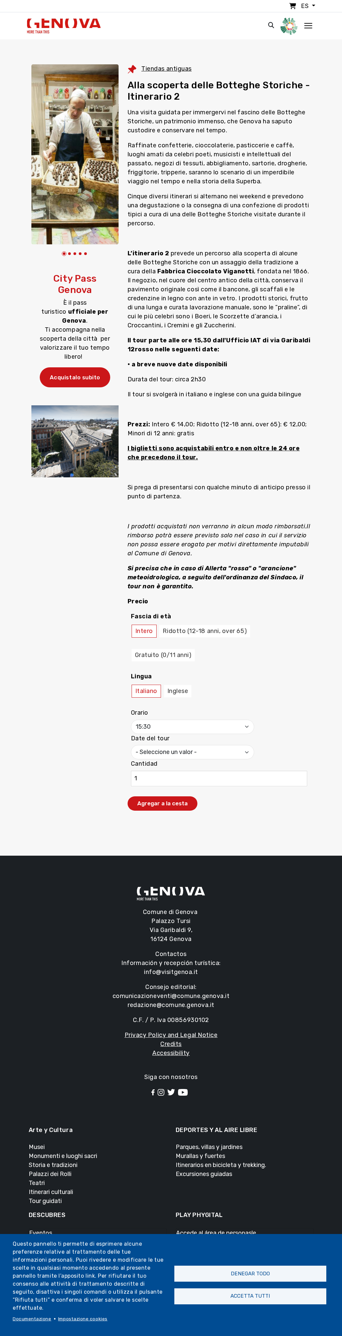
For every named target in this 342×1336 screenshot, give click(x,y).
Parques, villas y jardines (209, 1147)
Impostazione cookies (83, 1318)
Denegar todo (250, 1274)
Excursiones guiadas (204, 1174)
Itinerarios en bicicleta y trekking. (221, 1165)
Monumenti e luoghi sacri (63, 1156)
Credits (171, 1044)
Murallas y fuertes (200, 1156)
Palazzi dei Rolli (50, 1174)
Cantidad (144, 763)
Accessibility (171, 1053)
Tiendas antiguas (166, 68)
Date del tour (150, 738)
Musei (37, 1147)
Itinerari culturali (51, 1192)
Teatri (37, 1183)
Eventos (40, 1233)
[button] (64, 253)
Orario (139, 712)
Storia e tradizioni (53, 1165)
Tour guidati (45, 1201)
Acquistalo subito (75, 377)
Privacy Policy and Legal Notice (171, 1035)
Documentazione (32, 1318)
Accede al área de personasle (216, 1233)
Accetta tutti (250, 1296)
